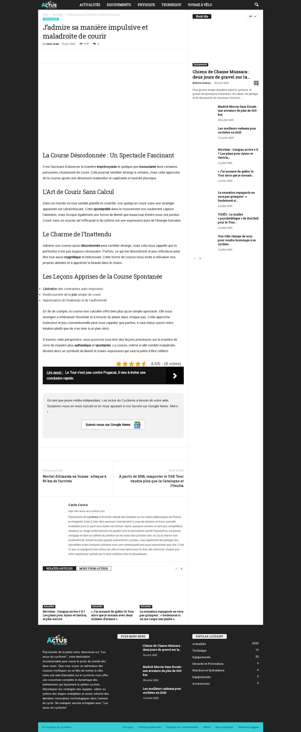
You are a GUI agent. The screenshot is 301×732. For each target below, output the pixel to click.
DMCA (206, 727)
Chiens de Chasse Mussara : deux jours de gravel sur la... (221, 74)
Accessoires (201, 683)
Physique (146, 5)
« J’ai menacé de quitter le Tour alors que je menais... (236, 173)
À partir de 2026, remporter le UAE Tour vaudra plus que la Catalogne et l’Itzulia (151, 481)
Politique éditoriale (149, 727)
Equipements (119, 5)
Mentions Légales (248, 727)
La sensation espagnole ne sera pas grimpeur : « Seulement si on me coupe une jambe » (161, 615)
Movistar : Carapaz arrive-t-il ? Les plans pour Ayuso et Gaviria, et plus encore (65, 615)
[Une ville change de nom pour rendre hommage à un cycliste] (204, 242)
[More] (183, 56)
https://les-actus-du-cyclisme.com (86, 511)
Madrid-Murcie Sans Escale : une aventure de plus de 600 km (238, 110)
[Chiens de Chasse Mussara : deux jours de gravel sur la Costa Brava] (226, 45)
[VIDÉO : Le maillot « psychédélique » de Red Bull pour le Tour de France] (204, 220)
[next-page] (181, 568)
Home (45, 14)
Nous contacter (224, 727)
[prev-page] (176, 568)
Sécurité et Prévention (207, 664)
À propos (128, 727)
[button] (256, 5)
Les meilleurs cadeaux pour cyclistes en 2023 (237, 130)
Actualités (90, 5)
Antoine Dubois (202, 83)
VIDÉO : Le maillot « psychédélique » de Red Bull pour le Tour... (238, 218)
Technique (171, 5)
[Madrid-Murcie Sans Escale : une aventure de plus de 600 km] (204, 113)
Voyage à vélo (200, 5)
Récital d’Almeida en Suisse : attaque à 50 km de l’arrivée (74, 478)
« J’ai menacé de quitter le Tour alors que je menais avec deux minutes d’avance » (112, 615)
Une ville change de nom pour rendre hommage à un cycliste (237, 240)
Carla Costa (52, 44)
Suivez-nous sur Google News (108, 424)
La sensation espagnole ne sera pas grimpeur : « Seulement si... (236, 196)
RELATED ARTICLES (59, 568)
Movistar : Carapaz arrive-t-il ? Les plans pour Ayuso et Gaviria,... (238, 153)
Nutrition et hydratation (208, 670)
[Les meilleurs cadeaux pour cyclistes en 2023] (204, 134)
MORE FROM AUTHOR (93, 568)
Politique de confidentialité (182, 727)
